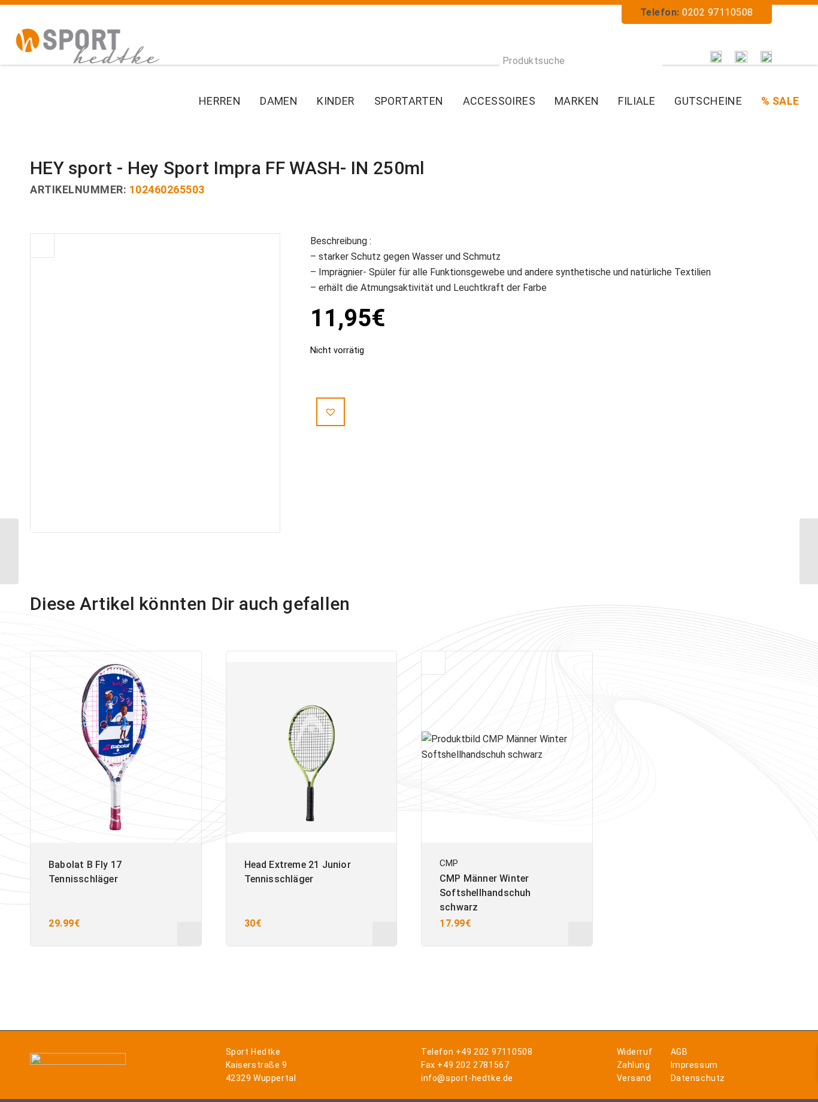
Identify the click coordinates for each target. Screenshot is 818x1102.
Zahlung (633, 1065)
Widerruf (635, 1052)
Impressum (694, 1065)
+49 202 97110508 (494, 1052)
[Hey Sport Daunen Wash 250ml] (9, 551)
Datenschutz (698, 1078)
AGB (679, 1052)
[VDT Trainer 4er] (808, 551)
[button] (330, 411)
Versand (634, 1078)
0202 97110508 (717, 12)
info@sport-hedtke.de (467, 1078)
